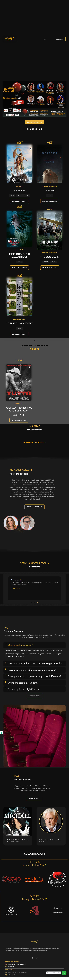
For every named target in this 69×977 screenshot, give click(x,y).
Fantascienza (17, 319)
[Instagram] (36, 957)
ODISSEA (50, 190)
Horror (17, 250)
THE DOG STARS (50, 256)
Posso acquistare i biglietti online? (24, 689)
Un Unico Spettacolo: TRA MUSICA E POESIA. (50, 841)
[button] (44, 39)
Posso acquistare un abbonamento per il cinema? (32, 669)
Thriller (22, 250)
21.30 (22, 415)
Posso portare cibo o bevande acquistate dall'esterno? (34, 676)
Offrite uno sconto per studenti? (23, 682)
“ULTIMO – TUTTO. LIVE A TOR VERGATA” (19, 409)
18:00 (15, 415)
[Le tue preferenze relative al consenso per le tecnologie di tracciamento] (1, 732)
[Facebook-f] (32, 957)
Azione (51, 186)
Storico (55, 186)
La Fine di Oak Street (19, 323)
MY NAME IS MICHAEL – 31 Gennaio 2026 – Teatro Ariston (17, 841)
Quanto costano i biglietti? (20, 645)
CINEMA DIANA (9, 970)
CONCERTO (18, 403)
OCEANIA (19, 190)
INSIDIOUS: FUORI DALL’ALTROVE (19, 255)
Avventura (19, 186)
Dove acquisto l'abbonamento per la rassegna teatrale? (35, 663)
